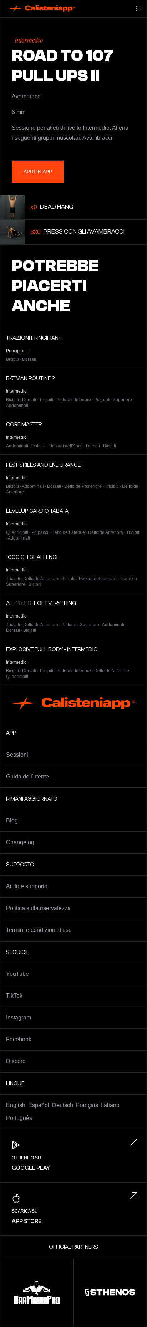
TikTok (14, 996)
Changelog (20, 842)
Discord (16, 1061)
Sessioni (17, 755)
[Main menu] (138, 8)
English (15, 1105)
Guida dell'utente (27, 776)
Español (38, 1105)
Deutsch (62, 1105)
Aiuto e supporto (26, 886)
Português (19, 1118)
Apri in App (38, 172)
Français (87, 1105)
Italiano (110, 1105)
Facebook (18, 1039)
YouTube (17, 974)
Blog (12, 820)
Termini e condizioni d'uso (39, 930)
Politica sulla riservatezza (38, 908)
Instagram (18, 1017)
